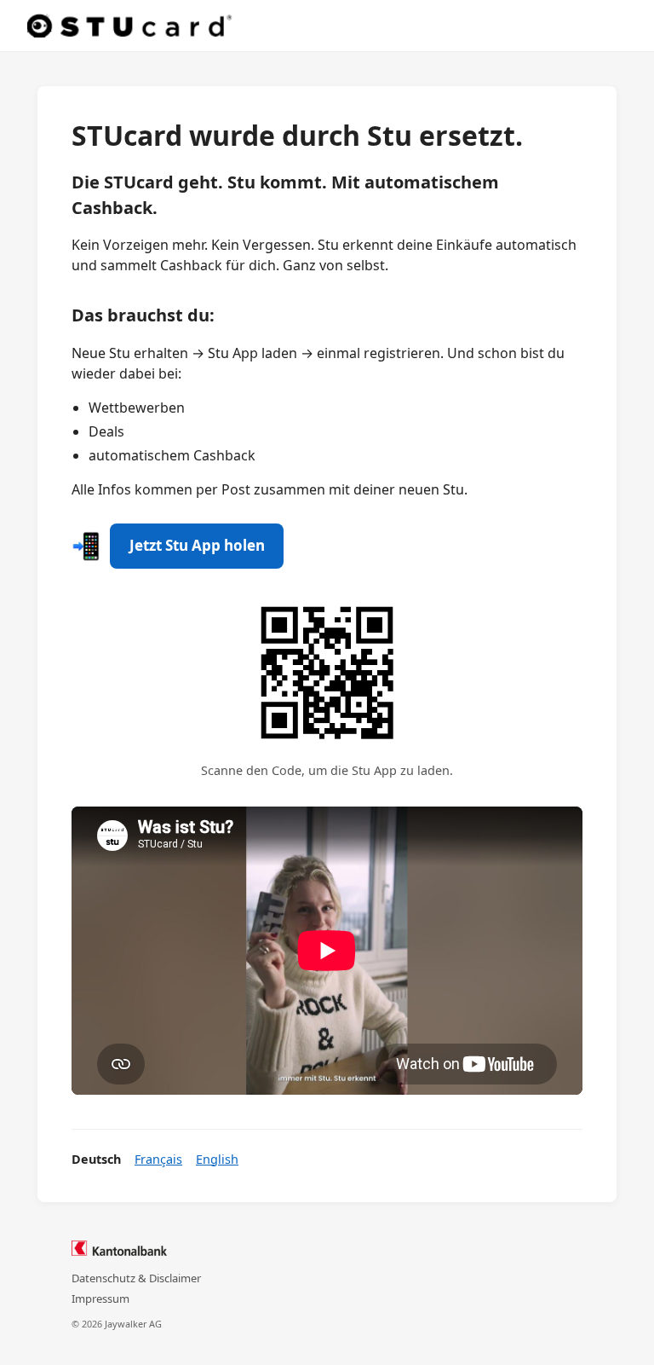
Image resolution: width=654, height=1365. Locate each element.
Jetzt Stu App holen (197, 545)
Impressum (100, 1298)
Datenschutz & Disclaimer (136, 1278)
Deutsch (96, 1159)
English (217, 1159)
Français (158, 1159)
